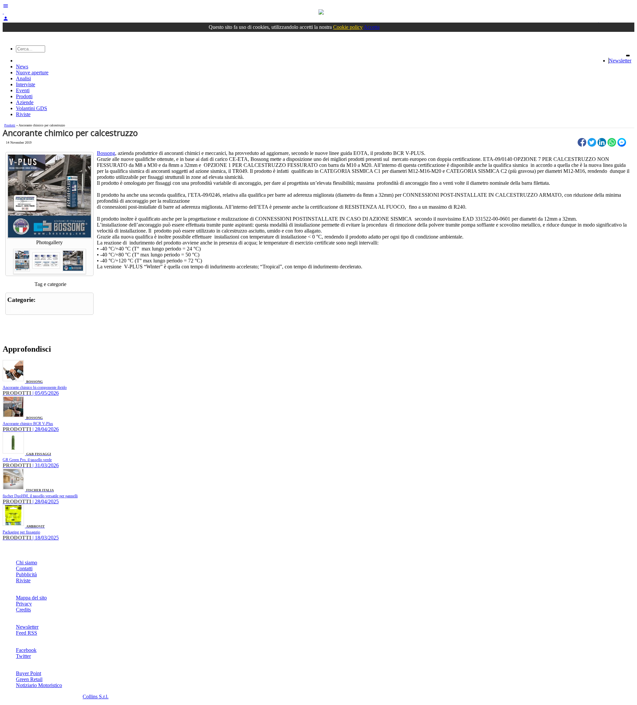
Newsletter (620, 60)
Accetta (372, 27)
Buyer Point (28, 673)
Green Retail (29, 679)
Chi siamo (26, 562)
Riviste (23, 114)
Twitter (23, 656)
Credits (23, 609)
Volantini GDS (31, 108)
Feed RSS (26, 633)
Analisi (23, 78)
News (22, 66)
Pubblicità (26, 574)
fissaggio (20, 310)
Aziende (25, 102)
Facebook (26, 650)
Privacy (24, 603)
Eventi (23, 90)
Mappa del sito (31, 597)
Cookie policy (348, 27)
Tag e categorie (50, 284)
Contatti (24, 568)
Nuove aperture (32, 72)
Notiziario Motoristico (39, 685)
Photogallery (49, 242)
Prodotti (24, 96)
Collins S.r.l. (95, 696)
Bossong (106, 153)
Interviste (25, 84)
